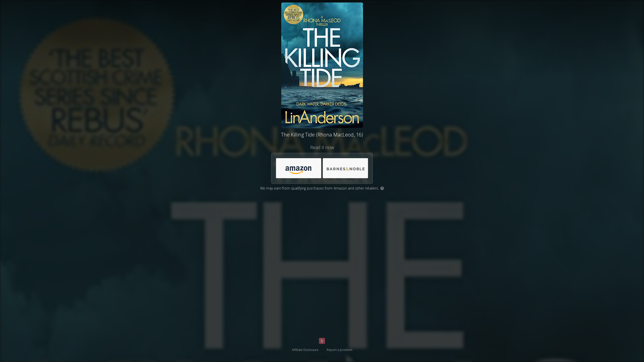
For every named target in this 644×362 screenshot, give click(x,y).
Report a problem (339, 350)
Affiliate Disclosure (305, 350)
